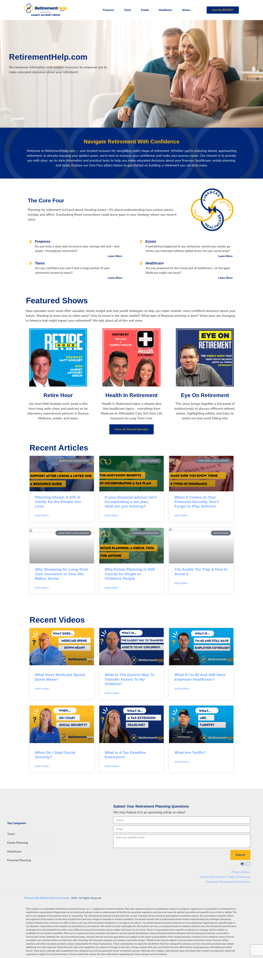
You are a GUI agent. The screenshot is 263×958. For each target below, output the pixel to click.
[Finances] (31, 242)
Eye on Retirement (205, 395)
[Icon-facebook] (248, 864)
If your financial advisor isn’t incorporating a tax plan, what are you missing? (131, 501)
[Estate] (141, 242)
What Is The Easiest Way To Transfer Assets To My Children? (130, 679)
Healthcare (165, 9)
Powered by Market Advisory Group (46, 897)
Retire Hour (58, 395)
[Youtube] (242, 864)
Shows (186, 9)
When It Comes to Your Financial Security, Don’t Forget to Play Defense (196, 501)
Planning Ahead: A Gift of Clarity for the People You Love (58, 501)
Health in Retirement (131, 395)
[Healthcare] (141, 263)
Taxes (127, 9)
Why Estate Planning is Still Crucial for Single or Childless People (130, 573)
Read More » (42, 515)
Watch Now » (42, 688)
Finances (108, 9)
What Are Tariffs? (190, 752)
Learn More (115, 256)
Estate (145, 9)
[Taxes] (31, 263)
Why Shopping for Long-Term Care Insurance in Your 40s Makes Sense (61, 573)
